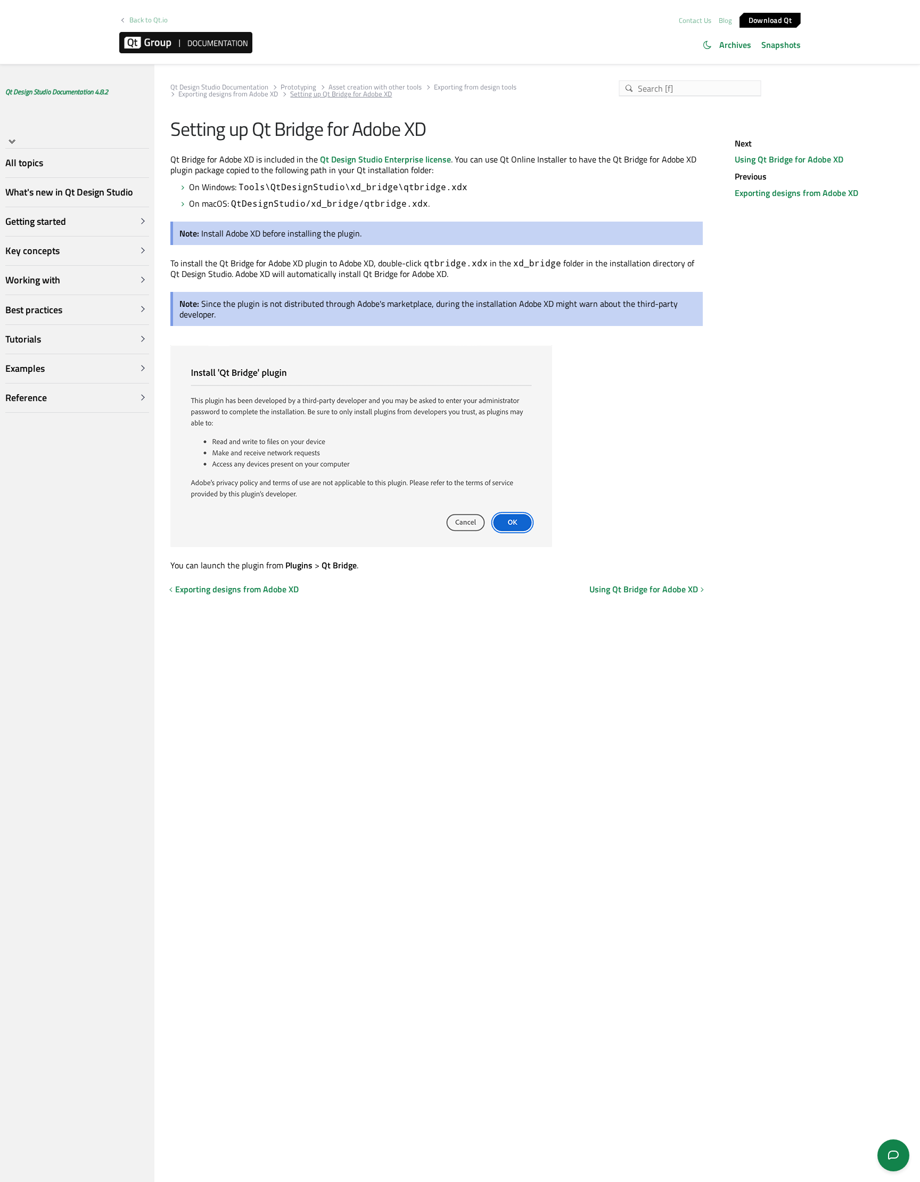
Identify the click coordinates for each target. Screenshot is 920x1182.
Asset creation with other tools (375, 87)
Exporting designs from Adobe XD (228, 94)
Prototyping (298, 87)
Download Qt (770, 19)
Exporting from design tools (475, 87)
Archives (735, 44)
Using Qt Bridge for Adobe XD (643, 589)
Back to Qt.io (148, 20)
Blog (725, 20)
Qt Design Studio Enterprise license (385, 159)
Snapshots (781, 44)
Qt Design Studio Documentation (219, 87)
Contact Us (695, 20)
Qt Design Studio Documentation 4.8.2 (56, 91)
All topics (24, 163)
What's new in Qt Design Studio (69, 192)
